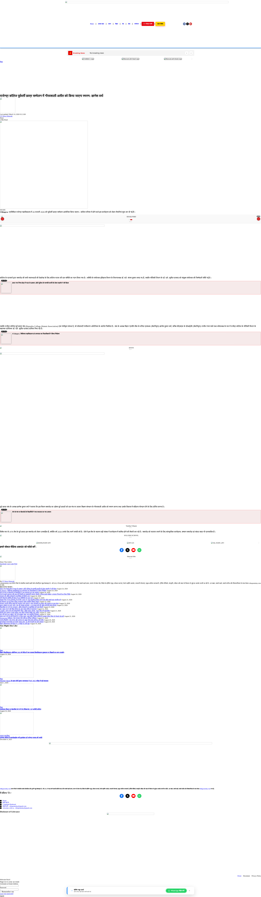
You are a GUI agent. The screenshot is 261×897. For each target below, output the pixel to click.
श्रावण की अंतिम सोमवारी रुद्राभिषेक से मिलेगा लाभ (15, 596)
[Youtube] (190, 24)
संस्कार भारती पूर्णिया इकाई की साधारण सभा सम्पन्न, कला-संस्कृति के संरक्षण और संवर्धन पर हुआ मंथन (29, 603)
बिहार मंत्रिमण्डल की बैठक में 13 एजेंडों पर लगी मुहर (15, 624)
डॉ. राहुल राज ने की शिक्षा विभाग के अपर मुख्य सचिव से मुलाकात (18, 609)
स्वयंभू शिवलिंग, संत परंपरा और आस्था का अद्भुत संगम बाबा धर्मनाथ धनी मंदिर (22, 620)
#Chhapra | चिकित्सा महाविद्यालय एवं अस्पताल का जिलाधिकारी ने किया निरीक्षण (36, 334)
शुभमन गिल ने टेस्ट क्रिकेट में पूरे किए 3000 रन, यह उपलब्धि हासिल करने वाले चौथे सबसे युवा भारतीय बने (30, 600)
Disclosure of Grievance (10, 812)
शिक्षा (1, 62)
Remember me (7, 891)
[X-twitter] (187, 24)
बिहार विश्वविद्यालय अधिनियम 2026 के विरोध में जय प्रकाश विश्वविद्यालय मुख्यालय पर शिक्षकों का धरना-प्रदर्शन (32, 652)
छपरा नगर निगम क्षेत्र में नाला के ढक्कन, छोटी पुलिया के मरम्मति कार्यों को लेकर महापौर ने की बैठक (40, 283)
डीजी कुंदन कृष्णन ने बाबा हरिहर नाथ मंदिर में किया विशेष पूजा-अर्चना (19, 612)
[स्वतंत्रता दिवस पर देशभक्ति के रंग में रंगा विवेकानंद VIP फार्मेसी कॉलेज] (17, 705)
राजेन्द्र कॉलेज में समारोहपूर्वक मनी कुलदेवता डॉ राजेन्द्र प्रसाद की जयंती (21, 737)
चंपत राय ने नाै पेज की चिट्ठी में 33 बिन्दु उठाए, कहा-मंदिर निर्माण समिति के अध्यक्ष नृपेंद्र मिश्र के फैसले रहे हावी (32, 616)
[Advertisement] (130, 78)
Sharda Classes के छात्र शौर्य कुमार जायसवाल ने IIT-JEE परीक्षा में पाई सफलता (24, 681)
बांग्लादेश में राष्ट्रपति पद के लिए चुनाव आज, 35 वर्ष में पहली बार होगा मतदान (22, 622)
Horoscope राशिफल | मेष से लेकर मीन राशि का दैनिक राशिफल (18, 618)
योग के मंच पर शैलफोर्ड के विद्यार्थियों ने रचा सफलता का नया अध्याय (31, 512)
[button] (69, 59)
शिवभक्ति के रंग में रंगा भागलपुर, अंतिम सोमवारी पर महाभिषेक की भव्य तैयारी (21, 607)
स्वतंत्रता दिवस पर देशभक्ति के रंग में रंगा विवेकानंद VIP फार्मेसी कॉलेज (20, 709)
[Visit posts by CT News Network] (7, 112)
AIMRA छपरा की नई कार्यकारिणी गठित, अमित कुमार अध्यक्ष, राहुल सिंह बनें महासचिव (25, 611)
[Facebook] (184, 24)
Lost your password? (6, 894)
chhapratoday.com (5, 788)
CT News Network (6, 116)
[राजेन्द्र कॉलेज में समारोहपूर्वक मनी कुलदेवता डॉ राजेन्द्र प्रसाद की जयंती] (17, 734)
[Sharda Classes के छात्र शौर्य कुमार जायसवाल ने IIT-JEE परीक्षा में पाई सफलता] (17, 677)
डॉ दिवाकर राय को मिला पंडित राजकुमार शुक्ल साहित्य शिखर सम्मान (19, 601)
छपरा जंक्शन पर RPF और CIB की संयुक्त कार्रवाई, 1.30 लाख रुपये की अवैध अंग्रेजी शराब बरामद (28, 605)
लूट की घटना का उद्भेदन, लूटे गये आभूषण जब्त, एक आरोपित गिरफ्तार (19, 614)
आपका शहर (3, 736)
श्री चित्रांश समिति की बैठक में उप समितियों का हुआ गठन (16, 598)
